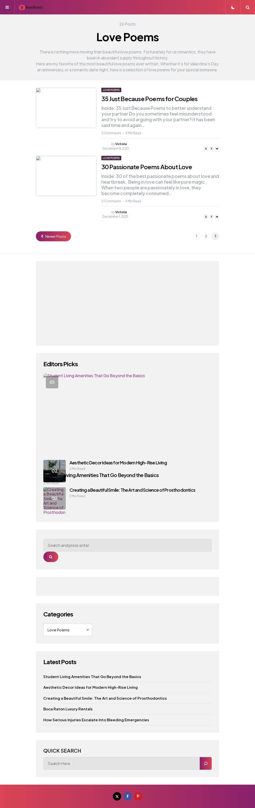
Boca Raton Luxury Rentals (68, 708)
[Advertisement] (127, 303)
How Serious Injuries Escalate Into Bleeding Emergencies (96, 719)
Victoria (121, 144)
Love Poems (111, 89)
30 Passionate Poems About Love (146, 166)
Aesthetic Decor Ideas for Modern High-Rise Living (118, 462)
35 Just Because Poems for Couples (149, 98)
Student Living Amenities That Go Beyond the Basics (92, 676)
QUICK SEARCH (62, 750)
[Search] (206, 763)
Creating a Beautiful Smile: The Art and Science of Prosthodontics (132, 490)
